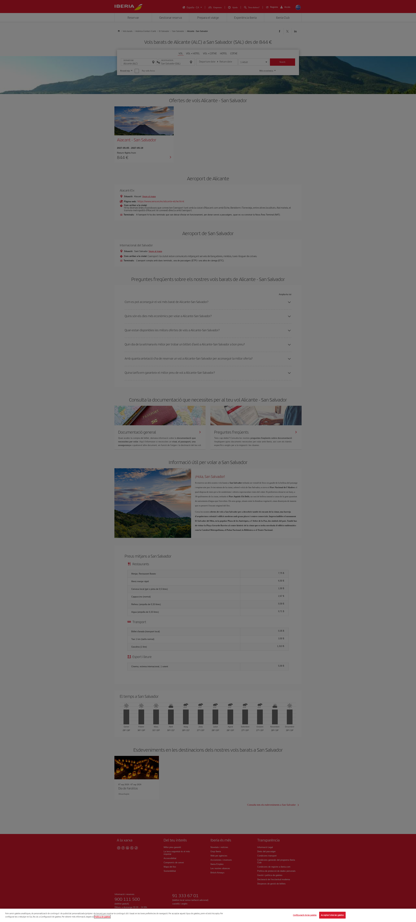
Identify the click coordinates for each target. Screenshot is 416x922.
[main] (208, 915)
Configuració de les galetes (305, 915)
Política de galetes (102, 916)
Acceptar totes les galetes (332, 915)
